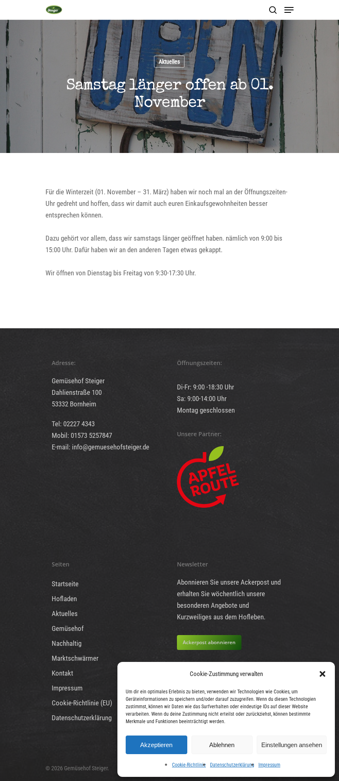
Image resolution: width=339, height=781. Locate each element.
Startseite (65, 584)
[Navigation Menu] (289, 10)
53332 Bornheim (74, 404)
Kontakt (62, 673)
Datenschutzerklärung (232, 765)
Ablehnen (221, 744)
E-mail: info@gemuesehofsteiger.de (100, 447)
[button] (322, 674)
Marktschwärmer (75, 658)
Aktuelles (169, 61)
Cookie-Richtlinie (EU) (82, 703)
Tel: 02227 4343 (73, 424)
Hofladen (64, 599)
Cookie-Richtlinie (189, 765)
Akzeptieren (156, 744)
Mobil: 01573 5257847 (82, 435)
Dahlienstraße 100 (77, 392)
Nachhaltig (66, 643)
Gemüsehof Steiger (78, 381)
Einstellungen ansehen (291, 744)
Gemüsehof (68, 628)
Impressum (269, 765)
